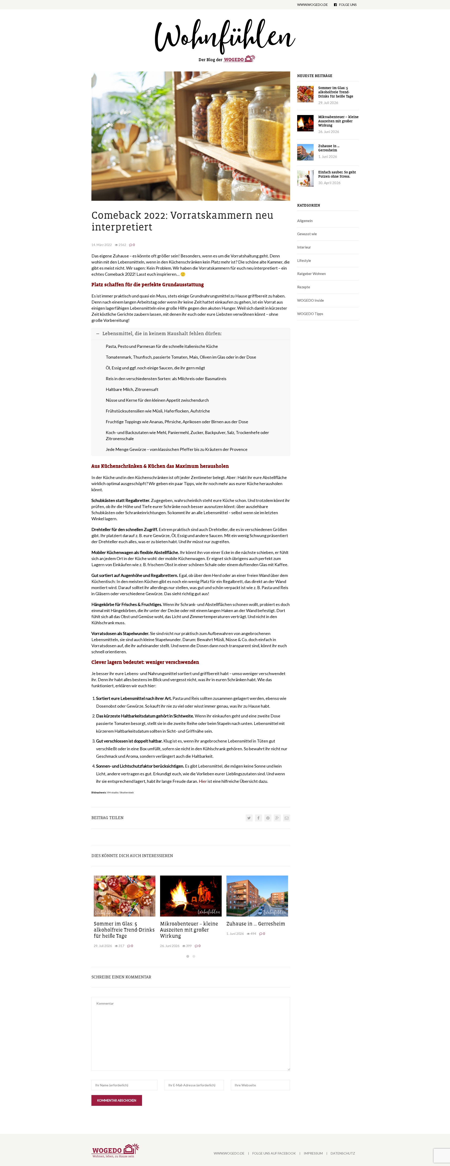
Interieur (304, 247)
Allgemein (305, 221)
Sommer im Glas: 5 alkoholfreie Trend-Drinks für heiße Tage (124, 930)
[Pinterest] (267, 817)
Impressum (313, 1153)
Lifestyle (304, 260)
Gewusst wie (307, 234)
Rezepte (303, 287)
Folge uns (348, 5)
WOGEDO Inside (310, 300)
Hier (203, 781)
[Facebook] (258, 817)
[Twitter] (249, 817)
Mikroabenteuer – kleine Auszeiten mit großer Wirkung (189, 930)
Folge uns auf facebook (274, 1153)
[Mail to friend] (286, 817)
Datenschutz (343, 1153)
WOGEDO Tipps (310, 314)
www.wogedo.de (312, 5)
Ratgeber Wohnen (311, 273)
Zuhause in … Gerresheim (255, 924)
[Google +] (277, 817)
